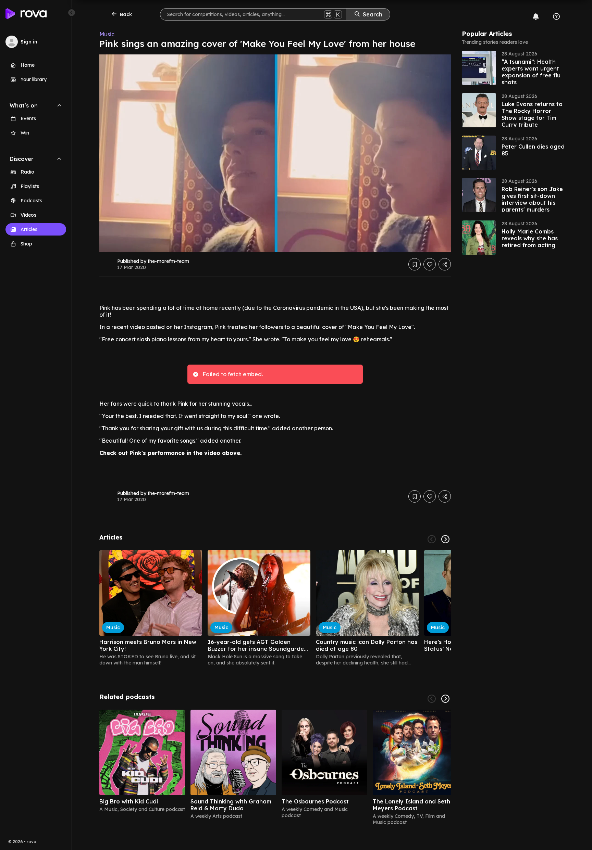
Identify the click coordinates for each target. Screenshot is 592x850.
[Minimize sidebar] (71, 12)
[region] (275, 608)
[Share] (445, 264)
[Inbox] (536, 16)
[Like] (429, 264)
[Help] (556, 16)
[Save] (414, 264)
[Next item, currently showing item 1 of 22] (445, 539)
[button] (513, 68)
